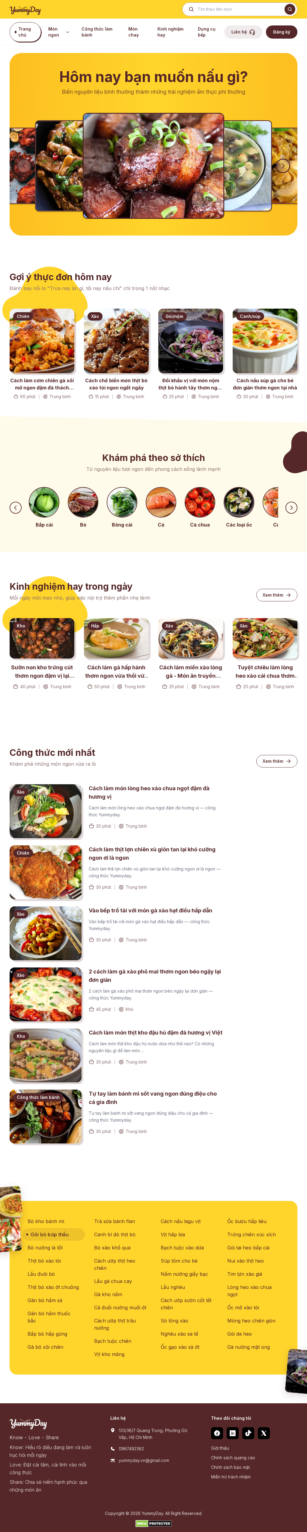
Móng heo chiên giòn (251, 1321)
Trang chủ (24, 31)
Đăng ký (281, 31)
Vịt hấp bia (173, 1234)
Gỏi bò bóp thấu (49, 1234)
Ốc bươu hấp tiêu (247, 1221)
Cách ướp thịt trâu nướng (115, 1324)
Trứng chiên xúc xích (251, 1234)
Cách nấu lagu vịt (181, 1221)
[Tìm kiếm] (290, 9)
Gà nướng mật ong (248, 1347)
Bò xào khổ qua (112, 1248)
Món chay (133, 31)
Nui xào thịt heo (245, 1261)
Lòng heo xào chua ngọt (249, 1290)
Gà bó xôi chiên (45, 1347)
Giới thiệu (220, 1448)
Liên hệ (239, 31)
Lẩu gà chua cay (113, 1281)
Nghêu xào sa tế (179, 1334)
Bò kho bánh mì (46, 1221)
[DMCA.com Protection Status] (154, 1523)
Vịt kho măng (109, 1354)
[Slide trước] (24, 166)
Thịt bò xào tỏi (44, 1261)
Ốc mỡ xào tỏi (243, 1307)
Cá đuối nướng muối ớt (120, 1307)
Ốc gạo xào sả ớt (180, 1347)
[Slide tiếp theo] (283, 166)
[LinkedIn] (233, 1433)
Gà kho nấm (108, 1294)
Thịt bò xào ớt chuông (53, 1287)
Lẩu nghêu (173, 1287)
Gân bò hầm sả (45, 1300)
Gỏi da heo (239, 1334)
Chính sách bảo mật (230, 1467)
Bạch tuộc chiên (112, 1341)
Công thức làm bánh (97, 31)
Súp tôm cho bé (179, 1261)
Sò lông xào (174, 1321)
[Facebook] (217, 1433)
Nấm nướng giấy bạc (184, 1274)
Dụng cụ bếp (207, 31)
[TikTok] (248, 1433)
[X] (264, 1433)
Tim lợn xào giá (244, 1274)
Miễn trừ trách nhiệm (231, 1476)
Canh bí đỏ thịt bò (115, 1234)
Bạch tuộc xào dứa (182, 1248)
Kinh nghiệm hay (170, 31)
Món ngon (53, 31)
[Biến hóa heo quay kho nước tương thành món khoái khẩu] (153, 166)
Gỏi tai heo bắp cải (248, 1248)
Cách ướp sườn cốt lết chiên (186, 1303)
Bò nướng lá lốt (45, 1248)
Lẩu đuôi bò (41, 1274)
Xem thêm (273, 594)
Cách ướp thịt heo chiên (114, 1264)
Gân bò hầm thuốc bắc (49, 1317)
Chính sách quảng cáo (233, 1457)
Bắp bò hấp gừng (47, 1334)
